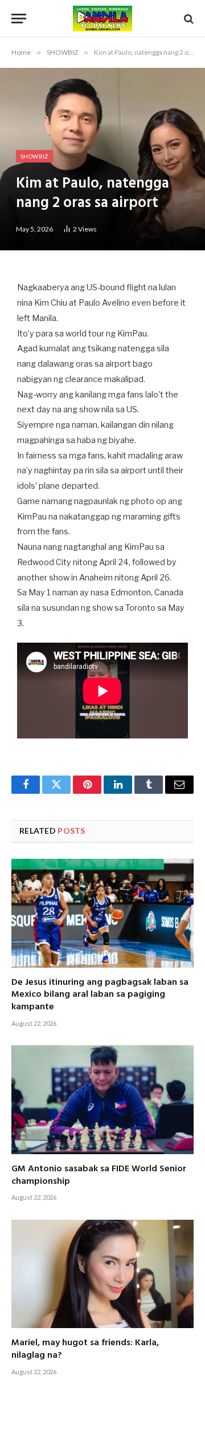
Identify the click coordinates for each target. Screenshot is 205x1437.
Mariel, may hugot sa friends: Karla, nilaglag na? (85, 1349)
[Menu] (18, 18)
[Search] (188, 18)
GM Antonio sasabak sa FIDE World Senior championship (98, 1175)
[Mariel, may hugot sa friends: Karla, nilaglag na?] (102, 1274)
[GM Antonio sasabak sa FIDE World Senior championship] (102, 1099)
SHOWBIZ (34, 156)
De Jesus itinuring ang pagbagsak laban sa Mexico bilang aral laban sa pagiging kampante (99, 995)
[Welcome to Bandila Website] (102, 18)
